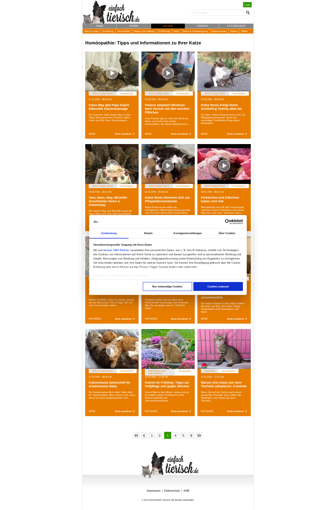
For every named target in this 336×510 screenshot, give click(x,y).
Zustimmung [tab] (109, 233)
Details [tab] (148, 233)
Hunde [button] (134, 25)
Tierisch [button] (202, 25)
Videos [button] (234, 31)
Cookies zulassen (218, 286)
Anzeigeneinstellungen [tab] (187, 233)
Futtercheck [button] (236, 25)
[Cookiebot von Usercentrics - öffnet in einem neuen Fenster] (227, 221)
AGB (186, 490)
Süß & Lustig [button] (91, 31)
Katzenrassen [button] (219, 31)
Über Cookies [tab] (227, 233)
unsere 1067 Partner (116, 250)
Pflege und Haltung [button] (144, 31)
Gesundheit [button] (123, 31)
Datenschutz (172, 490)
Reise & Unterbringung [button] (195, 31)
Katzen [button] (168, 25)
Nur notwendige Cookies (167, 286)
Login (247, 4)
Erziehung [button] (107, 31)
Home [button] (99, 25)
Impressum (153, 490)
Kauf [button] (176, 31)
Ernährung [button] (164, 31)
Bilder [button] (244, 31)
